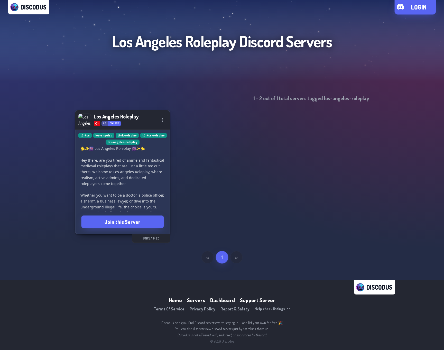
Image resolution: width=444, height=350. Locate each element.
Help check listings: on (273, 309)
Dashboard (222, 300)
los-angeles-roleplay (122, 142)
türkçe (85, 135)
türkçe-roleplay (153, 135)
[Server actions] (163, 120)
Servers (196, 300)
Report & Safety (234, 308)
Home (175, 300)
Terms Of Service (169, 308)
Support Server (257, 300)
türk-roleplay (127, 135)
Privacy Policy (202, 308)
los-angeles (103, 135)
